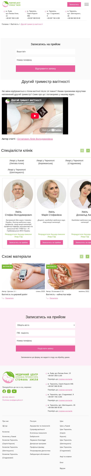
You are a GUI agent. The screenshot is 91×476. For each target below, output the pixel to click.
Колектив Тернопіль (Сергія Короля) (10, 441)
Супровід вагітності (37, 429)
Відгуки (62, 468)
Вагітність (15, 24)
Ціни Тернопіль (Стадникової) (66, 449)
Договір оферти (8, 397)
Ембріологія (34, 436)
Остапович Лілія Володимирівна (35, 139)
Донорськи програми (38, 443)
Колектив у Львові (9, 436)
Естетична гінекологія (38, 433)
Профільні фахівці (37, 447)
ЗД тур (4, 426)
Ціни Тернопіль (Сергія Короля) (66, 432)
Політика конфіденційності (12, 400)
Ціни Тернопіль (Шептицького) (66, 441)
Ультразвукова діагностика (40, 451)
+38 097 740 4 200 (53, 18)
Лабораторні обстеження (39, 454)
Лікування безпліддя (38, 440)
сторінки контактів (65, 379)
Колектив (5, 432)
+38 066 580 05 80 (73, 18)
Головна (5, 24)
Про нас (5, 421)
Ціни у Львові (65, 426)
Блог (61, 462)
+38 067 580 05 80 (33, 18)
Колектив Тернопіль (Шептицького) (10, 449)
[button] (82, 150)
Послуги (33, 421)
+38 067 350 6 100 (12, 18)
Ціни (61, 421)
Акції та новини (66, 456)
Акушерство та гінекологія (40, 426)
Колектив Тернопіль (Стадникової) (10, 456)
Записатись (74, 4)
